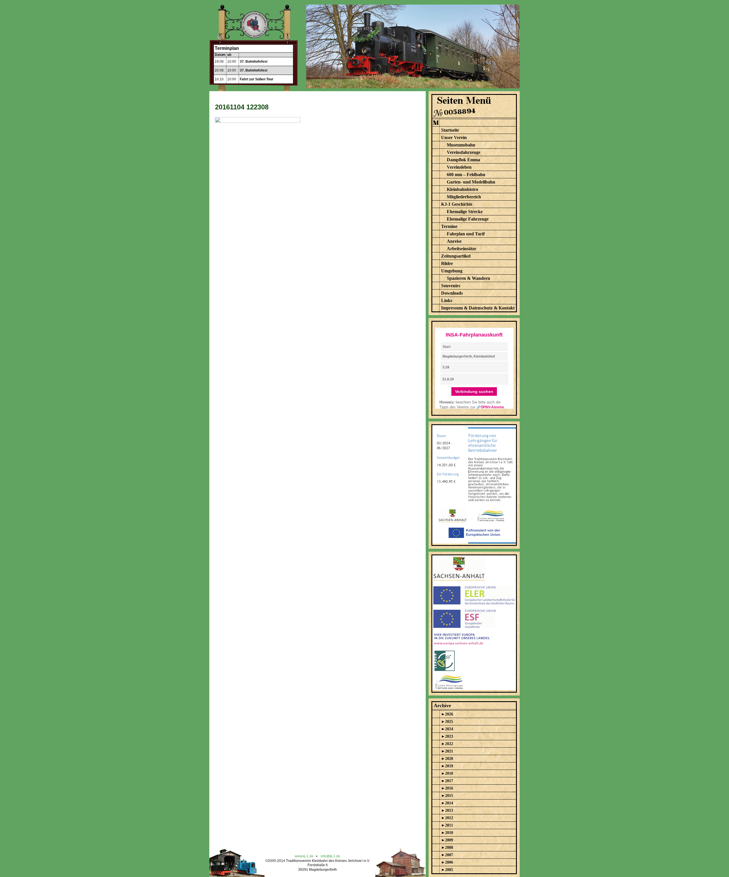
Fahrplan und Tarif (466, 233)
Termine (449, 226)
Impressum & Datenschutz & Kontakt (478, 307)
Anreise (454, 241)
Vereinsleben (459, 167)
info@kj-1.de (330, 856)
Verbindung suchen (474, 391)
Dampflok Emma (463, 159)
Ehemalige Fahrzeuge (468, 219)
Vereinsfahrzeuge (463, 152)
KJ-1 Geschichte (456, 204)
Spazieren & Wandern (468, 278)
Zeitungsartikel (455, 256)
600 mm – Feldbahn (466, 174)
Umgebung (451, 270)
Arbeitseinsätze (461, 248)
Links (446, 300)
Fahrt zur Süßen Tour (256, 79)
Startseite (450, 130)
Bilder (447, 263)
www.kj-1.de (304, 856)
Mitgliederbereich (464, 196)
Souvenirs (450, 285)
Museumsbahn (461, 144)
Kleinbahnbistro (462, 189)
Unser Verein (454, 137)
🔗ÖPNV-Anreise (490, 407)
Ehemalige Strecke (465, 211)
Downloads (452, 293)
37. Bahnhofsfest (253, 62)
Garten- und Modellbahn (471, 182)
